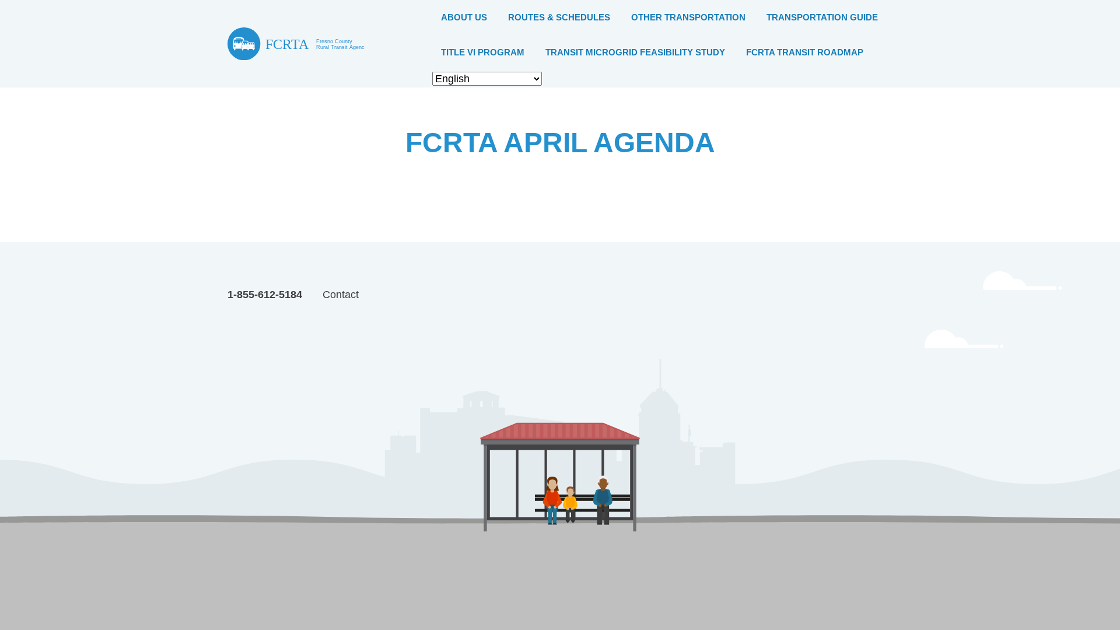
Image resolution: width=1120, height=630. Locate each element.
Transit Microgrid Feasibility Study (635, 52)
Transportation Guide (822, 17)
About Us (464, 17)
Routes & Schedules (559, 17)
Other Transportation (688, 17)
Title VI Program (482, 52)
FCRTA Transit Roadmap (804, 52)
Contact (341, 294)
